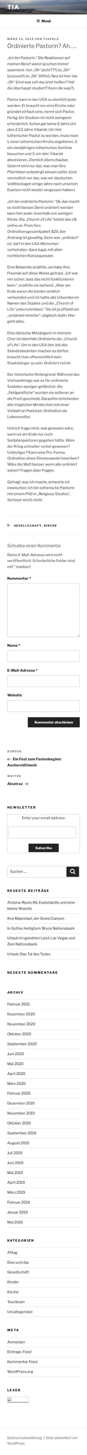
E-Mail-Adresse (22, 670)
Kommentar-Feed (22, 1362)
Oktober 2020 (19, 1034)
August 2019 (18, 1143)
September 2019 (21, 1133)
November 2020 (21, 1024)
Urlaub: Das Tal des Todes (29, 954)
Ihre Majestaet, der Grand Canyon (35, 918)
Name (13, 645)
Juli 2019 (14, 1153)
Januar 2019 (17, 1212)
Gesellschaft (28, 525)
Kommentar (19, 578)
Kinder (13, 1282)
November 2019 (21, 1113)
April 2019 (16, 1182)
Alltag (12, 1252)
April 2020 (16, 1074)
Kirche (50, 525)
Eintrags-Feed (19, 1352)
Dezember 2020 (21, 1014)
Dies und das (18, 1262)
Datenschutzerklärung (24, 1438)
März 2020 (16, 1084)
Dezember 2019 (21, 1103)
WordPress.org (20, 1371)
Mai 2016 (15, 1222)
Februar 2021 (18, 1004)
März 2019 (16, 1192)
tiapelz (51, 39)
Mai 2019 (15, 1173)
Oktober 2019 (19, 1123)
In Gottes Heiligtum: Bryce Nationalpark (40, 928)
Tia (13, 7)
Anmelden (16, 1342)
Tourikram (16, 1302)
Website (14, 695)
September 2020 (22, 1044)
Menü (46, 21)
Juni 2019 (15, 1163)
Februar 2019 (18, 1202)
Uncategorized (19, 1312)
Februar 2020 (18, 1093)
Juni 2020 (15, 1054)
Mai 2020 (15, 1064)
